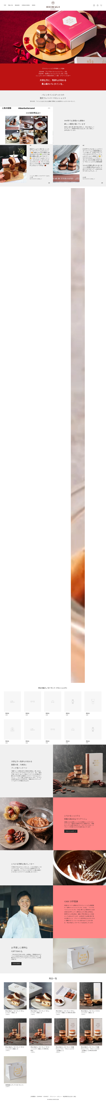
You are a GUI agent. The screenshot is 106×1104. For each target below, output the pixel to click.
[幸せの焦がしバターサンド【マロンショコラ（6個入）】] (15, 1031)
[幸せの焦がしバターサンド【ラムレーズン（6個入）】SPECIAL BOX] (65, 995)
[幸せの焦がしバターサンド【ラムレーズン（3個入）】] (15, 995)
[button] (17, 5)
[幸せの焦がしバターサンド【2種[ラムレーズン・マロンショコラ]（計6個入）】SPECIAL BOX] (90, 1031)
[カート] (101, 5)
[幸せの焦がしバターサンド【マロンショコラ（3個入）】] (90, 995)
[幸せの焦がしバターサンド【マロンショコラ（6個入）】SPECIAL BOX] (40, 1031)
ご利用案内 (33, 1096)
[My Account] (97, 5)
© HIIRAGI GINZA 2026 (53, 1099)
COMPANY (39, 1096)
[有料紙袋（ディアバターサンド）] (15, 1069)
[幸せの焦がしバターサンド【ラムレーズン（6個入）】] (40, 995)
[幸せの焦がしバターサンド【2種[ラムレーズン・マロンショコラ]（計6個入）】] (65, 1031)
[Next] (103, 165)
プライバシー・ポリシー (56, 1096)
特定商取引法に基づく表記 (69, 1096)
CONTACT (45, 1096)
